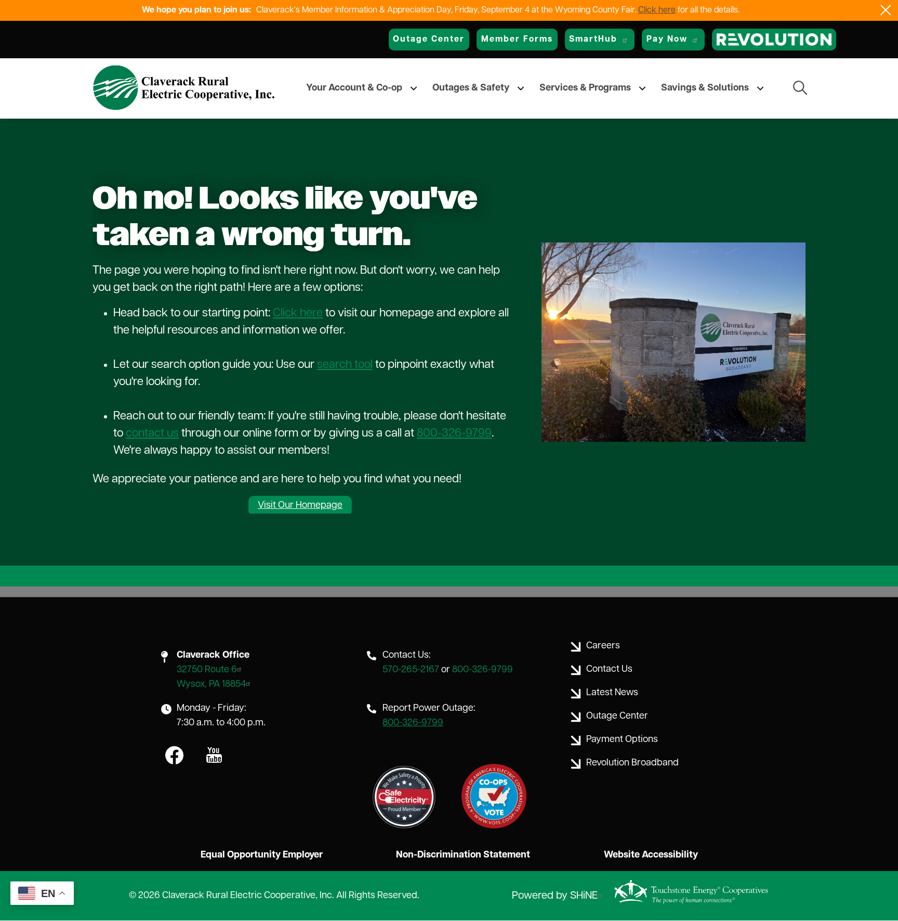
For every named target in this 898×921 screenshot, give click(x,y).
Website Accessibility (651, 855)
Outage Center (429, 39)
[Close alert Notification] (885, 10)
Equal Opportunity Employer (262, 855)
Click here (657, 10)
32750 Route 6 (207, 670)
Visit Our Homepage (300, 505)
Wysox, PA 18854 (211, 684)
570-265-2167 (410, 670)
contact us (152, 434)
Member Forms (517, 39)
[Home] (184, 88)
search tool (345, 365)
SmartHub (593, 39)
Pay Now (667, 39)
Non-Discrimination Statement (463, 855)
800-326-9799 (454, 434)
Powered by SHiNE (555, 896)
